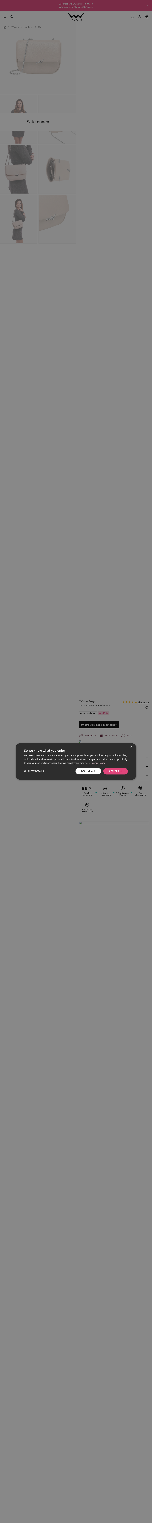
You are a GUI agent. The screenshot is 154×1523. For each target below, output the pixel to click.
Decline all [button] (88, 771)
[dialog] (76, 761)
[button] (34, 771)
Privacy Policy (98, 762)
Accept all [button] (115, 771)
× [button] (131, 747)
